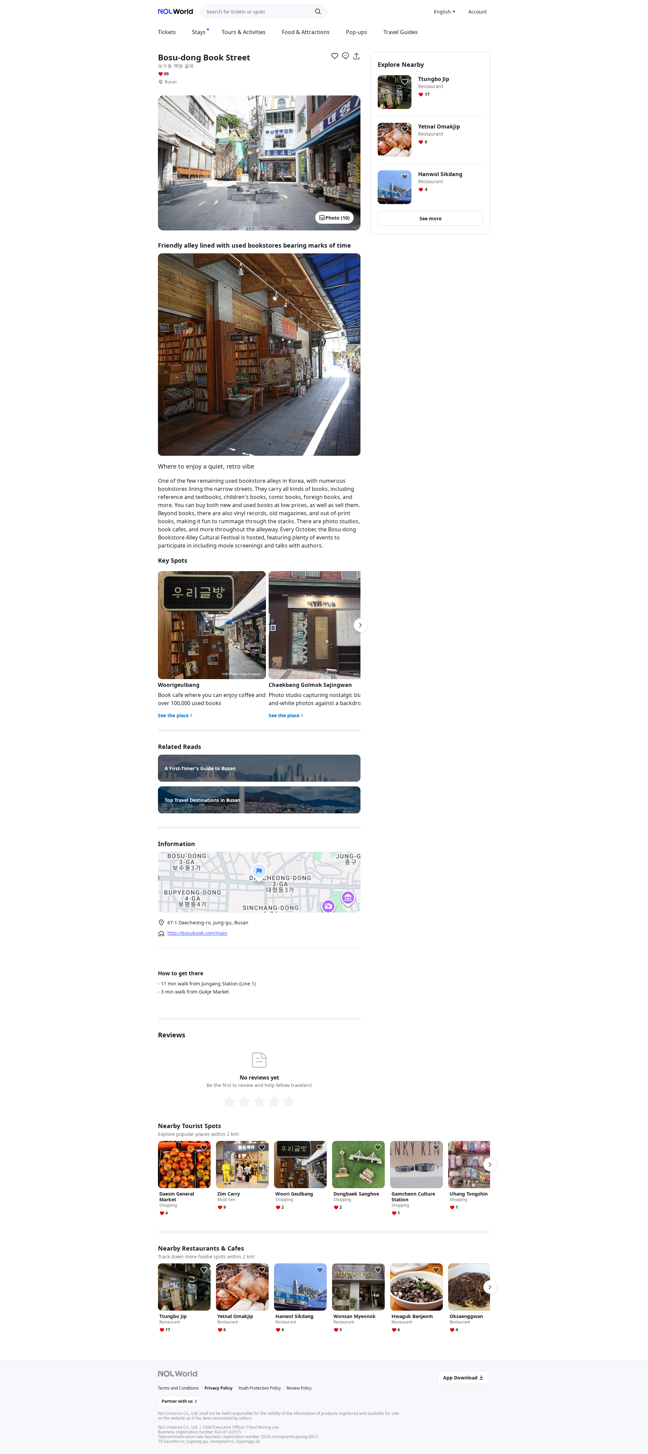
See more (430, 218)
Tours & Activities (244, 32)
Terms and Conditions (178, 1388)
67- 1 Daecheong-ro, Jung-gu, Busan (207, 922)
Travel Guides (400, 32)
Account (477, 12)
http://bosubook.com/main (197, 933)
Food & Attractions (306, 32)
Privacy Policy (219, 1388)
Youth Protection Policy (259, 1388)
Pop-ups (356, 32)
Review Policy (299, 1388)
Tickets (167, 32)
